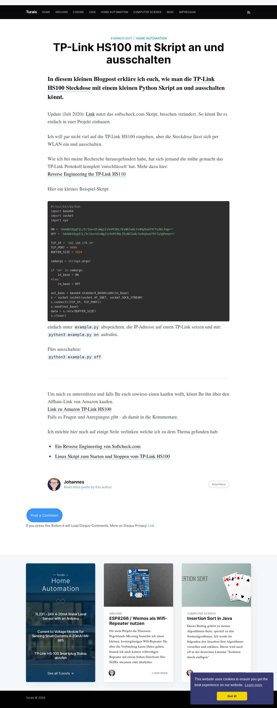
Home (46, 12)
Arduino (61, 12)
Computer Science (147, 12)
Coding (78, 12)
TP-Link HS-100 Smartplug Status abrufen (60, 655)
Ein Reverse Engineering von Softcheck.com (97, 446)
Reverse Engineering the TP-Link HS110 (87, 174)
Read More (219, 484)
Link (90, 114)
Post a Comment (44, 515)
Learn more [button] (253, 685)
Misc (170, 12)
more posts (81, 487)
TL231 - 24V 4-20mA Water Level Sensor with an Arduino (60, 616)
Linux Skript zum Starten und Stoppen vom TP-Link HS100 (112, 456)
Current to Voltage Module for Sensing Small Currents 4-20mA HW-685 (61, 635)
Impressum (187, 12)
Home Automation (114, 12)
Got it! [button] (232, 696)
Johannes (74, 482)
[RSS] (248, 12)
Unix (92, 12)
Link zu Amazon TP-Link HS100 (79, 409)
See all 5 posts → (60, 673)
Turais (31, 12)
